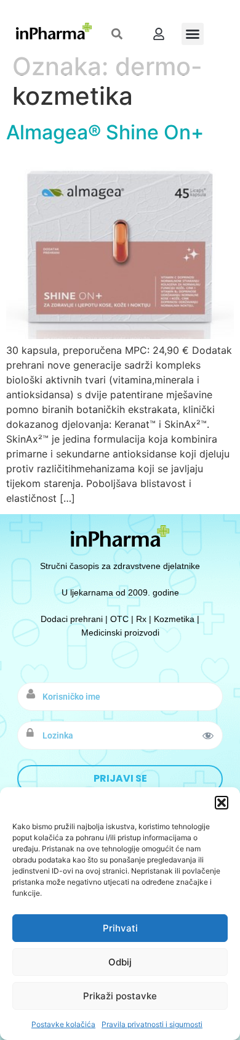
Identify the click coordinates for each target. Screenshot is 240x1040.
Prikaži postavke (120, 996)
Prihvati (120, 928)
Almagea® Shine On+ (105, 132)
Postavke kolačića (63, 1024)
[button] (221, 802)
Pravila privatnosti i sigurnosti (152, 1024)
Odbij (120, 962)
